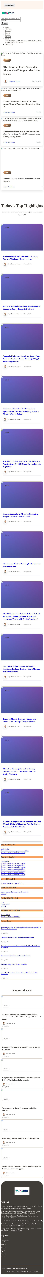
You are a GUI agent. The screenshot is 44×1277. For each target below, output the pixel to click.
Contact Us (9, 44)
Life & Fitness (21, 40)
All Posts (8, 29)
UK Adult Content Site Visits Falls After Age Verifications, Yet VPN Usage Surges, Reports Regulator (22, 464)
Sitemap (35, 1271)
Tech (17, 42)
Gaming (8, 40)
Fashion (7, 35)
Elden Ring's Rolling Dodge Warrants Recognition (14, 964)
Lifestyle (29, 40)
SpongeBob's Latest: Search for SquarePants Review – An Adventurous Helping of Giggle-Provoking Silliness (21, 359)
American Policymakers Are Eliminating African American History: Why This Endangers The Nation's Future (21, 1017)
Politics (7, 42)
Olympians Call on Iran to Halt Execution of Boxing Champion (17, 937)
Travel (21, 42)
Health (13, 40)
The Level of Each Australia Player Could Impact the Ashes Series (21, 70)
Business (8, 31)
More (7, 39)
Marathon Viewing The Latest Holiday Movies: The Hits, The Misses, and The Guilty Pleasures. (19, 771)
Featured (8, 37)
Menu (5, 23)
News (34, 40)
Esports (7, 33)
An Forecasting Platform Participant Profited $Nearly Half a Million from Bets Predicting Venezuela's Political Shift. (22, 824)
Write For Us (11, 1271)
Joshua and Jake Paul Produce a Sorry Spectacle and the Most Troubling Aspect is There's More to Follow (21, 411)
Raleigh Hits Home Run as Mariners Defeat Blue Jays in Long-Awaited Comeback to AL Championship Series (21, 134)
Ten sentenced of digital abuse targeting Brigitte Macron (15, 955)
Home (7, 27)
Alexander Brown (14, 81)
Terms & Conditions (24, 1271)
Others (39, 40)
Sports (12, 42)
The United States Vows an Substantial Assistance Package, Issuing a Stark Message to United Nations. (21, 669)
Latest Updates (7, 5)
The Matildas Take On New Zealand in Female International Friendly (22, 1221)
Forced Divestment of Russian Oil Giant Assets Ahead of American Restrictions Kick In (21, 104)
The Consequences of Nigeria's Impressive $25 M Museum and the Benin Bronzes (19, 5)
